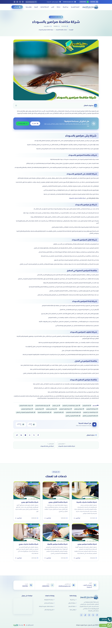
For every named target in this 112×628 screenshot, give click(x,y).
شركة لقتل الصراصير (26, 409)
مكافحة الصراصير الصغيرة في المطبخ (25, 412)
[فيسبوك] (23, 2)
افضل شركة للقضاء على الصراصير (70, 405)
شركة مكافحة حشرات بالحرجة (86, 502)
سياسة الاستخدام (48, 603)
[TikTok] (85, 615)
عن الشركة (65, 7)
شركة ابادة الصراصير (91, 409)
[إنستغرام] (17, 2)
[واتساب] (29, 435)
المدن (52, 7)
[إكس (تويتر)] (20, 2)
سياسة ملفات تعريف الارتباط (46, 606)
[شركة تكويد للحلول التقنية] (15, 625)
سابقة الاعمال (72, 603)
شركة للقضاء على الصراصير (89, 412)
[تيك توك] (14, 2)
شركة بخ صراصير (78, 409)
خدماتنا (58, 7)
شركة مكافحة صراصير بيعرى (87, 544)
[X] (93, 615)
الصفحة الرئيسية (75, 7)
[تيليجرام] (25, 435)
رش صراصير (55, 405)
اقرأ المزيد (78, 518)
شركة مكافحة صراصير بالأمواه (57, 544)
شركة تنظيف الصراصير (64, 409)
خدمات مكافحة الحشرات (55, 17)
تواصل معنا (29, 7)
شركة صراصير (38, 409)
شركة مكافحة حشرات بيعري (28, 544)
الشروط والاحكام (49, 609)
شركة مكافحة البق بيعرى (29, 502)
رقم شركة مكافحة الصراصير (41, 405)
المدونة (36, 7)
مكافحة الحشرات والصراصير (72, 412)
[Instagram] (89, 615)
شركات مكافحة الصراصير (25, 405)
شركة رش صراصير (50, 409)
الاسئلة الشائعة (44, 7)
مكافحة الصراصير (58, 412)
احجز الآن (16, 7)
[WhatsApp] (81, 615)
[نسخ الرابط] (17, 435)
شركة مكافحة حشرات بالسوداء (77, 198)
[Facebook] (97, 615)
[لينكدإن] (21, 435)
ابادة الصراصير (86, 405)
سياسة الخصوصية (48, 599)
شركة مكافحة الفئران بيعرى (58, 502)
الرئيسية (71, 29)
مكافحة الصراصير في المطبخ (89, 415)
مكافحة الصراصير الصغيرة (44, 412)
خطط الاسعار (72, 606)
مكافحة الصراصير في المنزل (72, 415)
